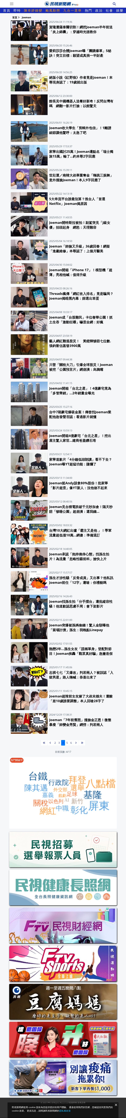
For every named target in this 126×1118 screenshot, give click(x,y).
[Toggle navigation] (12, 4)
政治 (99, 10)
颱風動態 (52, 10)
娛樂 (120, 10)
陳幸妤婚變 (33, 10)
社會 (109, 10)
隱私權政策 (65, 1110)
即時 (17, 10)
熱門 (88, 10)
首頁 (6, 10)
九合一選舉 (72, 10)
